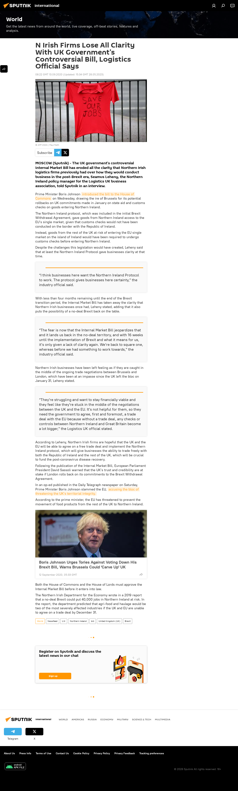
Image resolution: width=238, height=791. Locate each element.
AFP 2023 (42, 144)
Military (122, 719)
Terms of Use (43, 753)
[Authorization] (214, 5)
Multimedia (162, 719)
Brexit (128, 621)
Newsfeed (52, 621)
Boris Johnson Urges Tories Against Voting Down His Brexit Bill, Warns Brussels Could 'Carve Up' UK (88, 564)
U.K (63, 621)
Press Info (25, 753)
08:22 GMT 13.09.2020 (48, 74)
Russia (92, 719)
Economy (106, 719)
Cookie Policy (81, 753)
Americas (78, 719)
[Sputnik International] (18, 8)
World (40, 621)
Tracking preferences (151, 753)
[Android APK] (15, 767)
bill (92, 621)
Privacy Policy (102, 753)
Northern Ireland (78, 621)
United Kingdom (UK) (109, 621)
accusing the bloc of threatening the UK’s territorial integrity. (87, 491)
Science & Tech (141, 719)
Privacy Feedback (124, 753)
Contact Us (62, 753)
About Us (9, 753)
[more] (141, 574)
